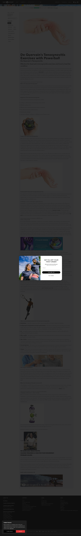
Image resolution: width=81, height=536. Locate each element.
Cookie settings (10, 531)
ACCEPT (20, 531)
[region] (14, 527)
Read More (12, 528)
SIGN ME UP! (51, 272)
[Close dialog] (60, 257)
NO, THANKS (51, 275)
